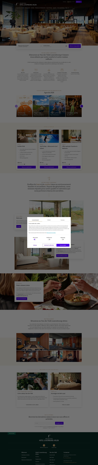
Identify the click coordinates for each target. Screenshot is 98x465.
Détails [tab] (49, 220)
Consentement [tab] (35, 220)
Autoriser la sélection (49, 245)
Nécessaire (35, 237)
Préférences (49, 237)
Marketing (63, 237)
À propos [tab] (63, 220)
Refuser (35, 245)
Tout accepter (63, 245)
